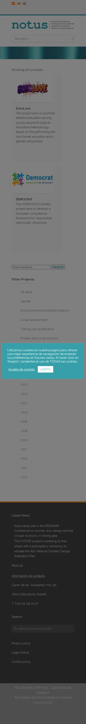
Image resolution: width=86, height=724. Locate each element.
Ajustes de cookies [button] (21, 369)
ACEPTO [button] (45, 369)
